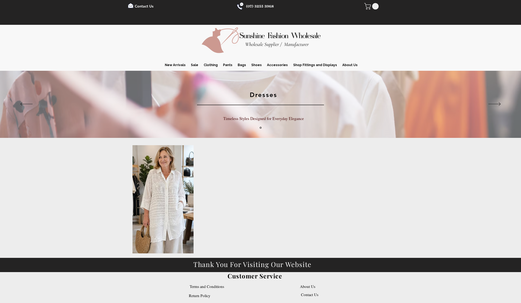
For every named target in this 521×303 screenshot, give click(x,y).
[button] (372, 6)
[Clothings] (261, 128)
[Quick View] (163, 199)
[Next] (494, 104)
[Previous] (26, 104)
